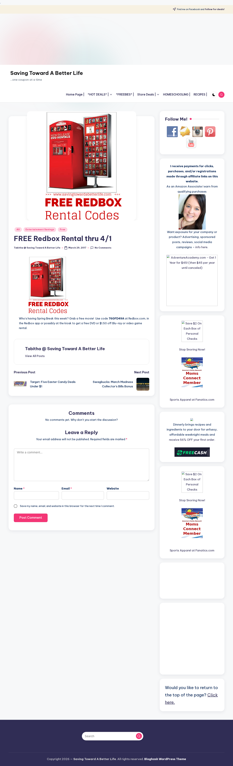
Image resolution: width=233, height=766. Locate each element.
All (18, 229)
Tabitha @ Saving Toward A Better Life (65, 348)
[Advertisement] (116, 39)
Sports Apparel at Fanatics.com (192, 400)
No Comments (103, 247)
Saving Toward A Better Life (46, 73)
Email (67, 488)
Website (113, 488)
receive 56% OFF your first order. (192, 440)
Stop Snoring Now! (192, 349)
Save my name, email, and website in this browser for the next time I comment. (67, 506)
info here (201, 247)
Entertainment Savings (40, 229)
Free (62, 229)
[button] (35, 356)
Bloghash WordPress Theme (165, 759)
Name (19, 488)
